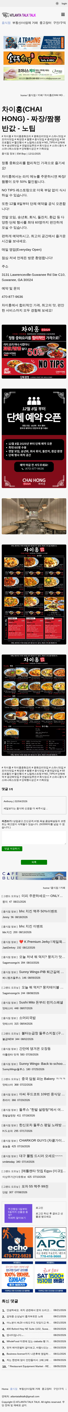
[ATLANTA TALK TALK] (19, 15)
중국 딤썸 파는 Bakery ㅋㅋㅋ (34, 1079)
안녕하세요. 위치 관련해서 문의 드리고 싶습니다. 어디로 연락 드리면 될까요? (29, 1310)
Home (5, 1389)
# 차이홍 (6, 136)
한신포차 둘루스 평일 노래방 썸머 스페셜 (34, 1125)
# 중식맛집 (38, 139)
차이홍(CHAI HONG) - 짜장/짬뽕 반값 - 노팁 (54, 95)
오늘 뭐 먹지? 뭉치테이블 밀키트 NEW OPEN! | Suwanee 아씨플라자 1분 (34, 987)
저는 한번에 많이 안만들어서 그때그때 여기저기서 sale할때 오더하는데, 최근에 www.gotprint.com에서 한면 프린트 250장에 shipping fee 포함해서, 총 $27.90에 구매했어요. (29, 1360)
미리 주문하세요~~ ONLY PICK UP (30, 896)
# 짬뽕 (28, 139)
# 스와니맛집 (56, 136)
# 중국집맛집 (52, 139)
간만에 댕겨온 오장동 (26, 1048)
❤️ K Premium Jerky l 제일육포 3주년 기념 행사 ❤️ (34, 942)
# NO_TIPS (48, 142)
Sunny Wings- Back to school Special (32, 1064)
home (24, 95)
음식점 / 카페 (35, 95)
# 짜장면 (19, 139)
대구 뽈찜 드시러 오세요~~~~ (32, 1156)
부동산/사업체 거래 (25, 22)
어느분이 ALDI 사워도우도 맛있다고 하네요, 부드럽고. (29, 1322)
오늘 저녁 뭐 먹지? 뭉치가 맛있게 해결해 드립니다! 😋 (33, 957)
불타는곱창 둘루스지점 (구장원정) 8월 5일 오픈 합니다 (33, 1033)
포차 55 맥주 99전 (25, 1186)
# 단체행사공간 (28, 148)
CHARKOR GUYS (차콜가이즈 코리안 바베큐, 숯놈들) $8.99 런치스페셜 (33, 1141)
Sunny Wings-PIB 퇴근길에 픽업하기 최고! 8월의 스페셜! (33, 972)
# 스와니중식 (57, 145)
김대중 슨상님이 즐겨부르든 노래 (25, 1316)
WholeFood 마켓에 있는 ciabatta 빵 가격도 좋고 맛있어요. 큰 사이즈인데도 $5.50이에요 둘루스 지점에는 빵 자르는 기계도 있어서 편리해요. (29, 1341)
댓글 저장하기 (12, 848)
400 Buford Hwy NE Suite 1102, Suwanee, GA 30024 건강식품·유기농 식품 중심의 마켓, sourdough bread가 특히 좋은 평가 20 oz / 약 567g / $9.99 (29, 1328)
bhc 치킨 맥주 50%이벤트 (29, 911)
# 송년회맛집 (12, 145)
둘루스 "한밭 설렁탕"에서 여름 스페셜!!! (33, 1110)
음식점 (6, 22)
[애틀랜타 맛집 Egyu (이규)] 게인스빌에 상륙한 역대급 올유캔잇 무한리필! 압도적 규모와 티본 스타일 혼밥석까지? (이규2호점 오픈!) (33, 1171)
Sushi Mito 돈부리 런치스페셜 (32, 1002)
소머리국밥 (19, 1018)
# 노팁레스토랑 (33, 142)
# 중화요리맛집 (40, 136)
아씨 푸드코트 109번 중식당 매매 (33, 1094)
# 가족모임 (43, 148)
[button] (57, 3)
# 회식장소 (43, 145)
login (64, 3)
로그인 (39, 1207)
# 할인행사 (18, 142)
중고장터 (45, 22)
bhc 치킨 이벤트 (22, 926)
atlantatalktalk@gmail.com (24, 1396)
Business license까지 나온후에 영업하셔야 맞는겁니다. (29, 1353)
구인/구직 (59, 22)
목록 (34, 862)
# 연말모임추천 (28, 145)
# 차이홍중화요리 (21, 136)
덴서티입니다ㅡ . (16, 1335)
